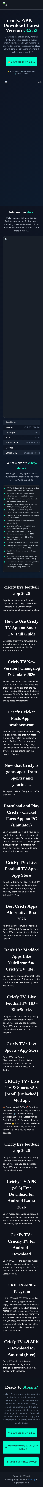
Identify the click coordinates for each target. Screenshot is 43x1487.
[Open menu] (38, 5)
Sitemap (31, 1479)
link (4, 1113)
